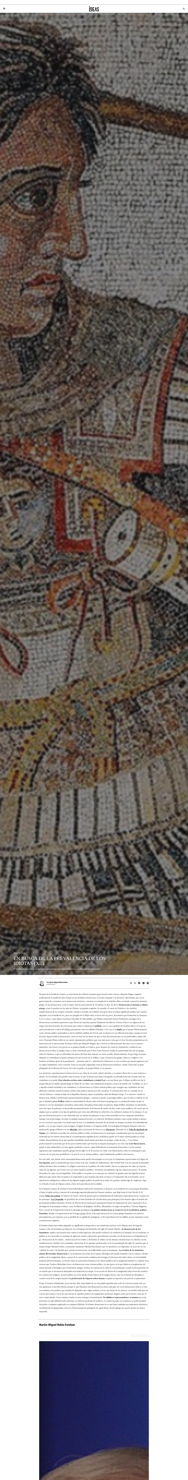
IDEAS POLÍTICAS (19, 953)
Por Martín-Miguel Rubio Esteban (57, 982)
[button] (4, 8)
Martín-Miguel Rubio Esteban (57, 1324)
